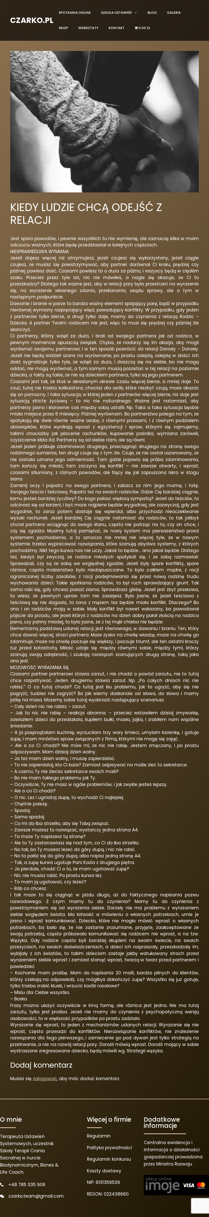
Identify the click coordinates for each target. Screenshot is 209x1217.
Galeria (174, 12)
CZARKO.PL (32, 20)
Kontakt (116, 27)
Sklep (63, 27)
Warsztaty (88, 27)
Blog (152, 12)
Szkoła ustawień (116, 12)
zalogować (45, 1079)
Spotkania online (75, 12)
